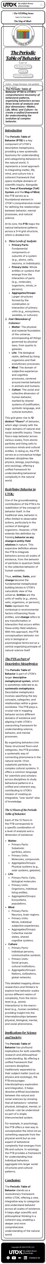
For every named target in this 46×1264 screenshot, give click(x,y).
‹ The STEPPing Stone (22, 13)
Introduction (13, 130)
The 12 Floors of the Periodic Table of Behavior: (21, 812)
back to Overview (23, 17)
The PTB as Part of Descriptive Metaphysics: (21, 661)
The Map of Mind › (23, 21)
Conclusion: (13, 1180)
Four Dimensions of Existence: (19, 321)
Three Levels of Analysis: (23, 241)
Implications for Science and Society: (20, 1035)
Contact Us (34, 1258)
